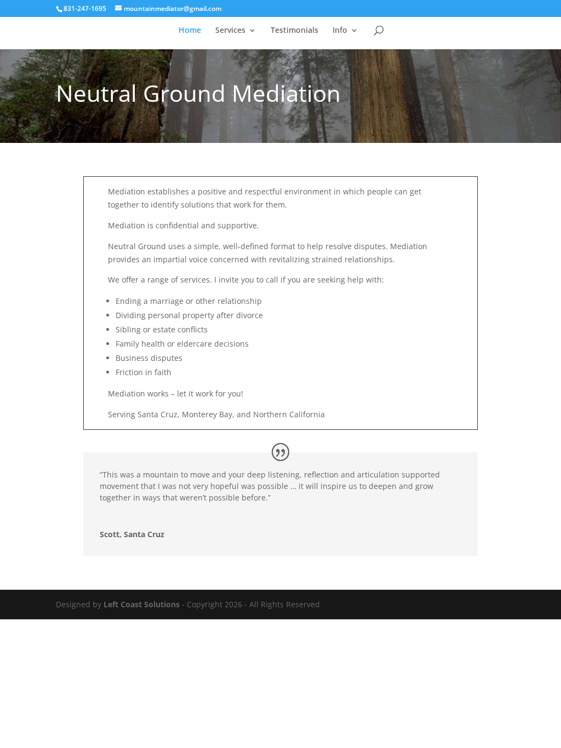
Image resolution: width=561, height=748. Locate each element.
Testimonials (294, 30)
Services (230, 30)
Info (340, 30)
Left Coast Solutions (142, 604)
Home (190, 30)
